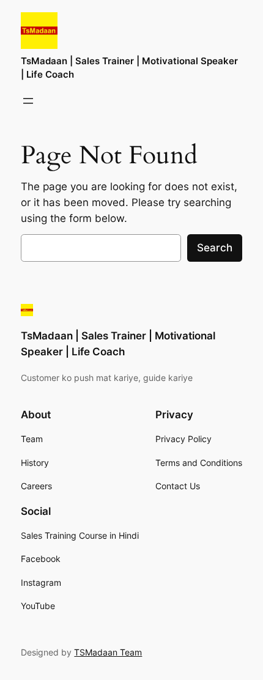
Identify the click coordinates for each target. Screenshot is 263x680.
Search (214, 248)
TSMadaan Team (108, 652)
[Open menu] (28, 101)
